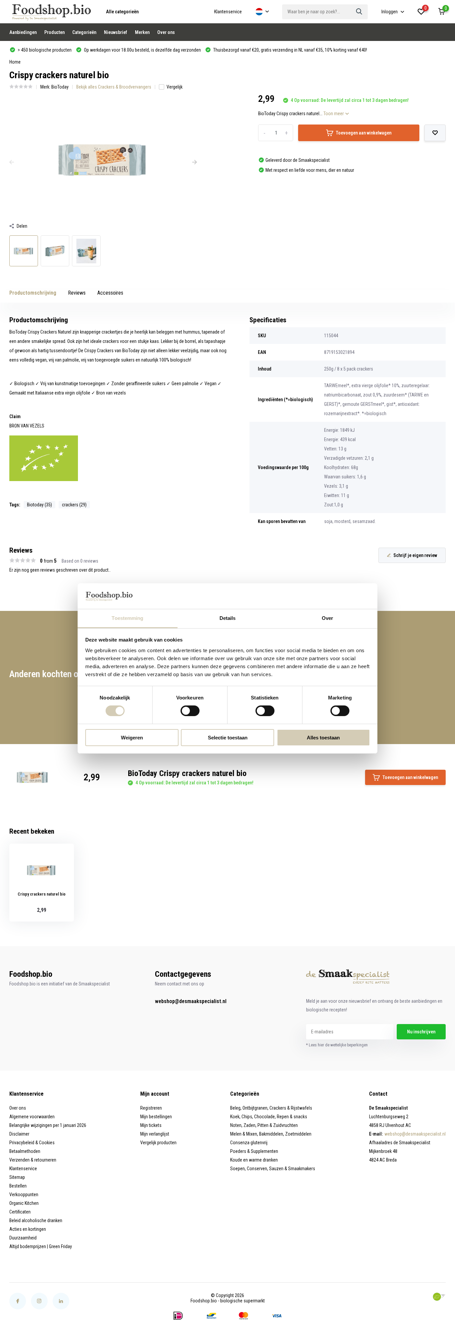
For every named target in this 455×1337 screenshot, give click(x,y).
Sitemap (17, 1177)
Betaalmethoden (24, 1151)
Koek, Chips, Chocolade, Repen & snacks (268, 1116)
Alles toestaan (323, 737)
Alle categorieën (122, 11)
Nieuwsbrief (115, 32)
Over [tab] (327, 618)
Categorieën (84, 32)
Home (15, 62)
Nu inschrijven (421, 1031)
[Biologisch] (439, 1297)
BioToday (60, 87)
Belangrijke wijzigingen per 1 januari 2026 (47, 1125)
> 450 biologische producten (44, 50)
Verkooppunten (23, 1194)
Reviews (77, 293)
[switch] (190, 710)
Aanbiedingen (23, 32)
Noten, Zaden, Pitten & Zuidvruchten (264, 1125)
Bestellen (18, 1186)
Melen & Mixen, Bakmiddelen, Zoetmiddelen (270, 1134)
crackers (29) (74, 504)
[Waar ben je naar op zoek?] (359, 11)
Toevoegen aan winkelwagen (363, 132)
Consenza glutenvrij (248, 1142)
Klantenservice (228, 11)
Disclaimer (19, 1134)
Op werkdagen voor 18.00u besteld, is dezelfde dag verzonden (142, 50)
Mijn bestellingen (156, 1116)
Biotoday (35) (39, 504)
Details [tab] (228, 618)
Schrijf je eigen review (415, 555)
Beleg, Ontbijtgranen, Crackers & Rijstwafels (271, 1108)
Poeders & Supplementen (254, 1151)
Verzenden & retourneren (32, 1160)
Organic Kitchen (24, 1203)
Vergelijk (175, 87)
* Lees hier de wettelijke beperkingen (337, 1045)
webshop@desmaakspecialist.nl (191, 1001)
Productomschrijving (32, 293)
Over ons (166, 32)
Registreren (151, 1108)
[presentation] (11, 162)
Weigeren (132, 737)
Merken (142, 32)
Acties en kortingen (27, 1229)
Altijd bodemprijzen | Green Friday (40, 1246)
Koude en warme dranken (254, 1160)
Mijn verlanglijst (154, 1134)
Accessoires (110, 293)
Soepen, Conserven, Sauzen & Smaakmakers (272, 1168)
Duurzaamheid (23, 1237)
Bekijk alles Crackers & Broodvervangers (113, 87)
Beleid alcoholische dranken (35, 1220)
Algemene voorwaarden (32, 1116)
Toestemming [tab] (127, 618)
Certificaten (20, 1211)
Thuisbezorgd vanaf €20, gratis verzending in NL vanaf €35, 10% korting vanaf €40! (289, 50)
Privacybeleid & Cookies (32, 1142)
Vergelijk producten (158, 1142)
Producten (54, 32)
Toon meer (334, 113)
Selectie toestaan (227, 737)
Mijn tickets (151, 1125)
